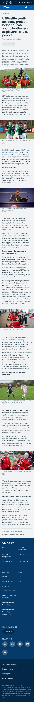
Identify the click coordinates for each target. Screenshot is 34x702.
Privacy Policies (7, 669)
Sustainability (7, 561)
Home (7, 7)
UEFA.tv (5, 577)
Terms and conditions (9, 664)
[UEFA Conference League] (10, 2)
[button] (30, 7)
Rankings (5, 586)
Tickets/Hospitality (8, 591)
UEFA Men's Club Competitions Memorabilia (8, 611)
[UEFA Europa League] (6, 2)
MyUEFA (20, 577)
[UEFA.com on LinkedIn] (27, 646)
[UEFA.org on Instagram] (20, 646)
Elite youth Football (9, 44)
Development (22, 554)
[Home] (8, 543)
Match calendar (7, 581)
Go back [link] (7, 13)
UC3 (19, 581)
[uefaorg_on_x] (5, 646)
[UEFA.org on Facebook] (12, 646)
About (4, 547)
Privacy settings (7, 678)
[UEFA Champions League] (3, 2)
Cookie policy (6, 674)
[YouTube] (5, 654)
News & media (23, 561)
